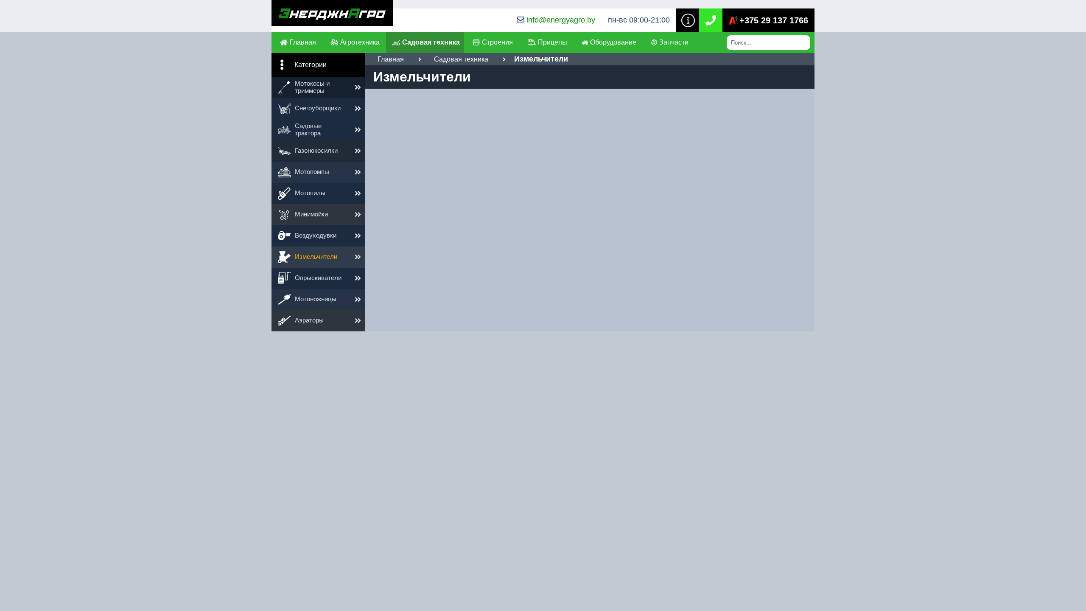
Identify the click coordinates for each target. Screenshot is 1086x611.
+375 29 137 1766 (773, 20)
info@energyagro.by (560, 20)
